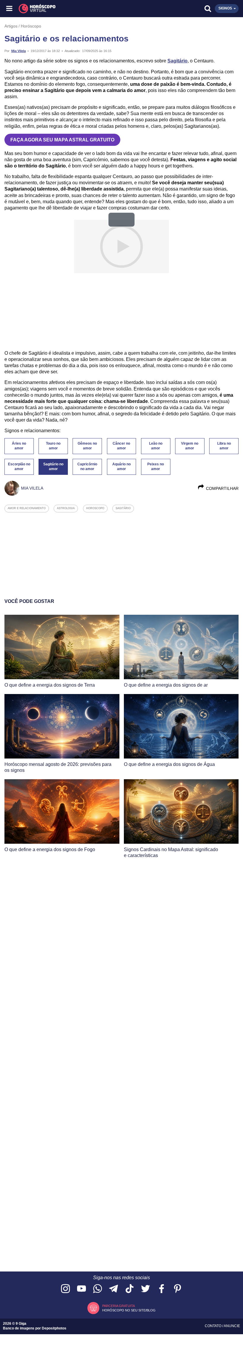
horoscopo (95, 508)
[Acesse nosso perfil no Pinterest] (177, 1289)
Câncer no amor (121, 445)
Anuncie (232, 1326)
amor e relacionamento (27, 508)
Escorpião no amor (19, 466)
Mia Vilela (18, 51)
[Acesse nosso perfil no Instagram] (65, 1289)
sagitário (123, 508)
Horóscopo (31, 26)
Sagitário (177, 60)
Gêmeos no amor (87, 445)
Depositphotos (54, 1328)
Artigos (10, 26)
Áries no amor (19, 445)
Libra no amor (224, 445)
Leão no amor (155, 445)
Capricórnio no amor (87, 466)
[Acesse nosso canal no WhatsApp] (97, 1289)
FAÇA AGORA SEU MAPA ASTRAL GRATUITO (62, 139)
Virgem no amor (189, 445)
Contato (213, 1326)
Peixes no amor (155, 466)
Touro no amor (53, 445)
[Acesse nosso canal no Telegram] (113, 1289)
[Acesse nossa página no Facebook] (161, 1289)
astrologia (66, 508)
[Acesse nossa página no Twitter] (145, 1289)
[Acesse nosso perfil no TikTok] (129, 1289)
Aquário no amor (121, 466)
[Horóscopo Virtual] (66, 8)
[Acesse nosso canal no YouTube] (81, 1289)
